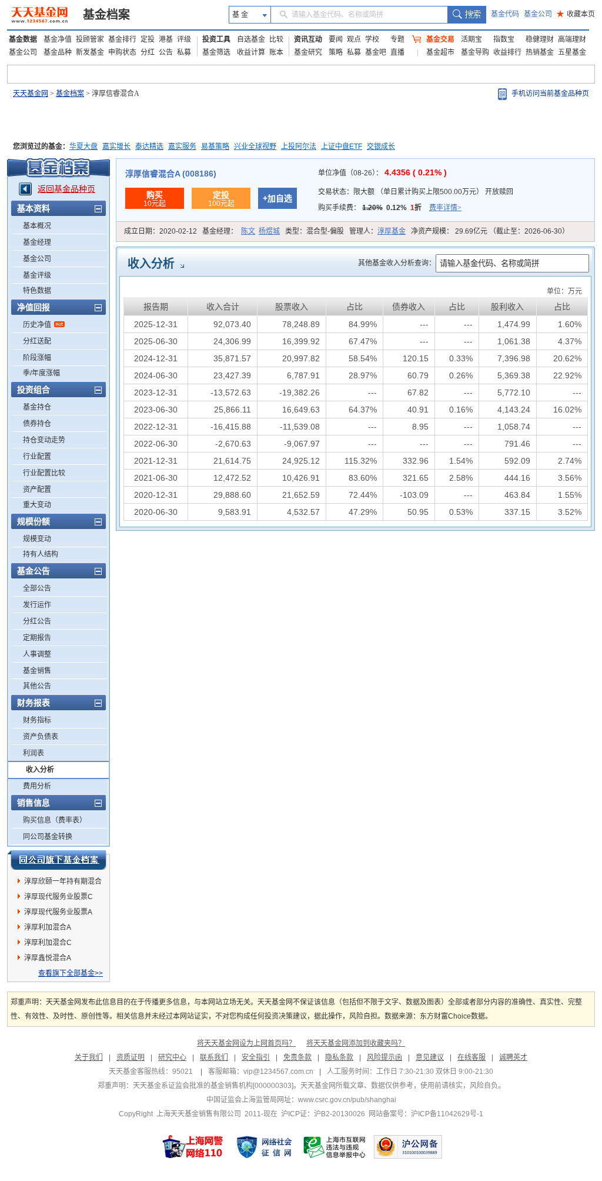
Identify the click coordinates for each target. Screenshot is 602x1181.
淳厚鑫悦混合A (47, 958)
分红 (148, 52)
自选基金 (251, 39)
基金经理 (37, 242)
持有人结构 (40, 554)
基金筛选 (216, 52)
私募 (184, 52)
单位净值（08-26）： (382, 173)
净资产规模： (490, 231)
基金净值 (58, 39)
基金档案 (106, 14)
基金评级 (37, 275)
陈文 (248, 231)
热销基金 (540, 52)
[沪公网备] (408, 1147)
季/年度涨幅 (41, 373)
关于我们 (89, 1057)
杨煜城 (269, 231)
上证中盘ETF (341, 146)
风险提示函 (384, 1057)
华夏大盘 (83, 146)
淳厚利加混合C (48, 943)
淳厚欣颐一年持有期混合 (63, 881)
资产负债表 (40, 737)
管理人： (377, 231)
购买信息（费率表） (54, 820)
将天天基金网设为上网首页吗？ (246, 1043)
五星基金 (572, 52)
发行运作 (37, 605)
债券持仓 (37, 424)
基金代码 (505, 14)
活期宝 (471, 39)
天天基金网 (30, 93)
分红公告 (37, 621)
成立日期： (160, 231)
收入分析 (40, 770)
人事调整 (37, 654)
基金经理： (241, 231)
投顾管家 (90, 39)
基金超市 (440, 52)
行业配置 (37, 457)
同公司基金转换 (47, 837)
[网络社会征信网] (264, 1147)
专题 (397, 39)
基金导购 (475, 52)
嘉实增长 (116, 146)
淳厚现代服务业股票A (58, 912)
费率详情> (445, 208)
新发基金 (90, 52)
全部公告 (37, 588)
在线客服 (471, 1057)
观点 (354, 39)
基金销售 (37, 671)
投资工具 (216, 39)
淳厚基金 (391, 231)
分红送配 (37, 341)
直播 (397, 52)
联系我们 (214, 1057)
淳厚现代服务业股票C (58, 897)
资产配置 (37, 489)
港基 (166, 39)
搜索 (466, 14)
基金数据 (23, 39)
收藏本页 (576, 14)
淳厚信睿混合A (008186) (170, 173)
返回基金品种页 (66, 189)
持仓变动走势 (44, 440)
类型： (314, 231)
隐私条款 (339, 1057)
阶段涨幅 (37, 358)
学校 (372, 39)
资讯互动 (308, 39)
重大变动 (37, 505)
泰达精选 (149, 146)
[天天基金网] (41, 15)
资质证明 (130, 1057)
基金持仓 (37, 407)
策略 (336, 52)
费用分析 (37, 786)
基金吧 (375, 52)
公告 (166, 52)
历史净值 (37, 325)
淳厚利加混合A (47, 927)
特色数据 (37, 291)
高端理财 (572, 39)
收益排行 (507, 52)
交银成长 (381, 146)
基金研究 (308, 52)
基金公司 (538, 14)
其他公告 (37, 686)
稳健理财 (540, 39)
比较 (276, 39)
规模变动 (37, 539)
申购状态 (122, 52)
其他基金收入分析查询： (397, 263)
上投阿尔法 (298, 146)
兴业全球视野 (255, 146)
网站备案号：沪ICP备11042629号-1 (426, 1114)
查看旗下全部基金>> (70, 973)
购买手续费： (389, 208)
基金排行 (122, 39)
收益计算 (251, 52)
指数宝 (503, 39)
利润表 (33, 753)
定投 (148, 39)
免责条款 (297, 1057)
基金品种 (58, 52)
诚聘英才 (513, 1057)
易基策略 (215, 146)
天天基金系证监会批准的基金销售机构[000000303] (213, 1086)
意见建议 (430, 1057)
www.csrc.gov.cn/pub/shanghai (347, 1100)
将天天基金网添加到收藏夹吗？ (355, 1043)
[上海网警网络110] (192, 1147)
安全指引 (256, 1057)
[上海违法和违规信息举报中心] (335, 1147)
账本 (276, 52)
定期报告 (37, 638)
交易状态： (415, 192)
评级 (184, 39)
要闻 (336, 39)
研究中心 (172, 1057)
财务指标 (37, 720)
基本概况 (37, 226)
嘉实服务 (182, 146)
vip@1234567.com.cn (278, 1071)
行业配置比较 (44, 473)
